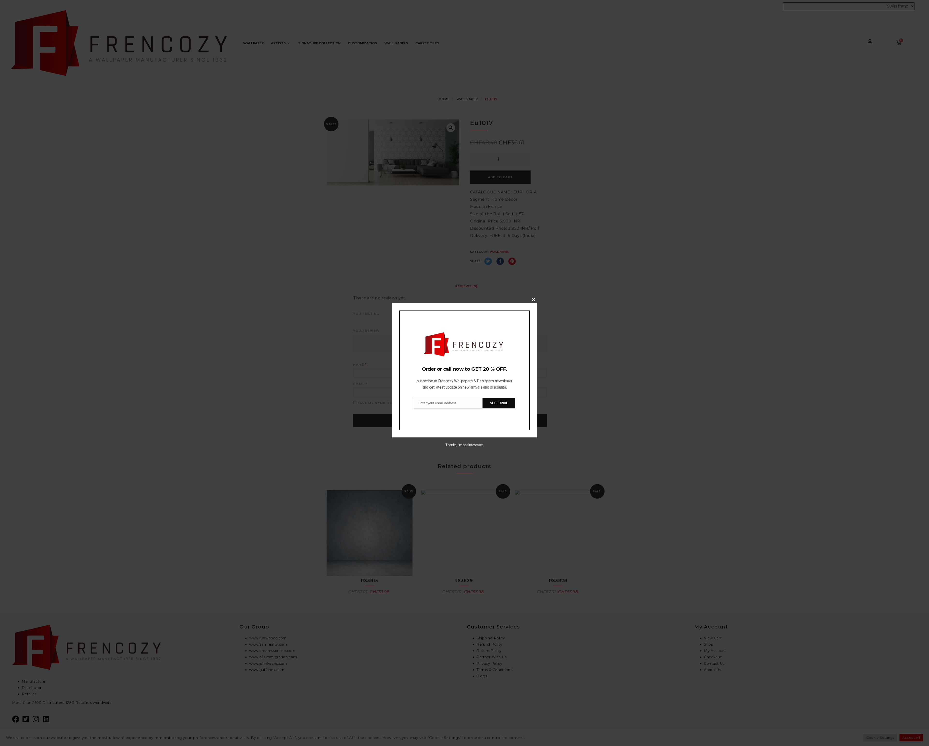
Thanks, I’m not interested (464, 445)
